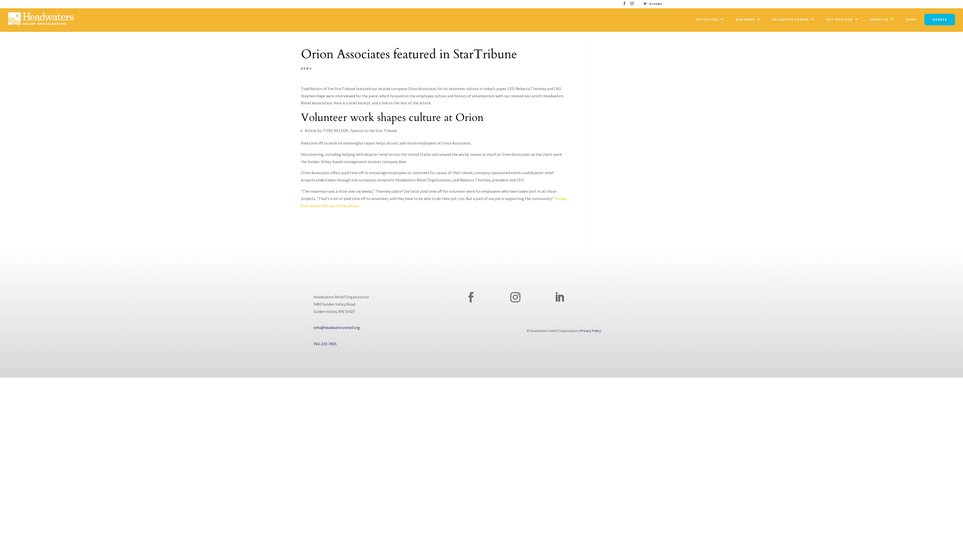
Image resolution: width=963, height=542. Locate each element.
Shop (911, 19)
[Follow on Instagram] (515, 297)
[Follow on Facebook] (471, 297)
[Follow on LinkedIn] (559, 297)
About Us (879, 19)
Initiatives (707, 19)
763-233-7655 (325, 343)
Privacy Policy (590, 330)
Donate (940, 19)
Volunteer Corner (790, 19)
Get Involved (839, 19)
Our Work (745, 19)
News (306, 68)
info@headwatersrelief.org (336, 327)
